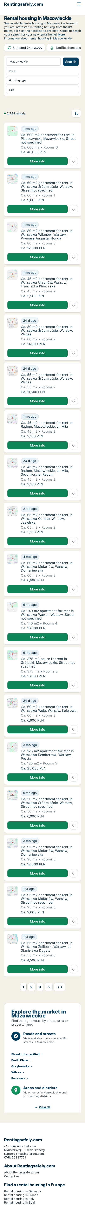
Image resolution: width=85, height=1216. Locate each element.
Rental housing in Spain (20, 1202)
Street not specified (25, 1054)
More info (37, 161)
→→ (59, 987)
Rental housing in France (21, 1195)
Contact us (11, 1176)
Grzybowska (20, 1066)
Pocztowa (18, 1078)
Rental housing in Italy (19, 1198)
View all (44, 1107)
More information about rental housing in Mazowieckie (38, 36)
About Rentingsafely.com (21, 1172)
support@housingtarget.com (24, 1153)
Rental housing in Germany (22, 1191)
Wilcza (16, 1072)
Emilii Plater (20, 1060)
